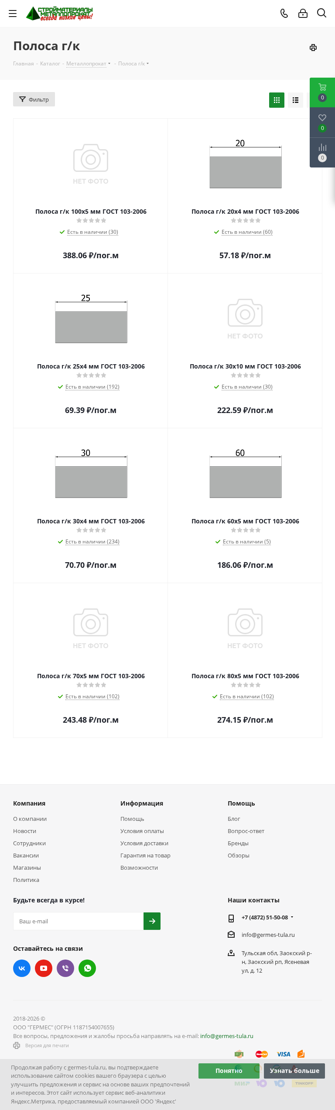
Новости (24, 831)
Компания (29, 803)
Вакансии (26, 855)
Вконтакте (22, 968)
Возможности (139, 867)
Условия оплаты (142, 831)
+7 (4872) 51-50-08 (265, 917)
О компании (30, 819)
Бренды (238, 843)
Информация (141, 803)
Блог (234, 819)
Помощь (132, 819)
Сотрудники (29, 843)
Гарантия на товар (145, 855)
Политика (26, 880)
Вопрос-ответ (246, 831)
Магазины (27, 867)
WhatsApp (87, 968)
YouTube (43, 968)
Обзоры (239, 855)
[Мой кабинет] (303, 13)
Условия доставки (144, 843)
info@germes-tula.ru (268, 935)
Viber (65, 968)
